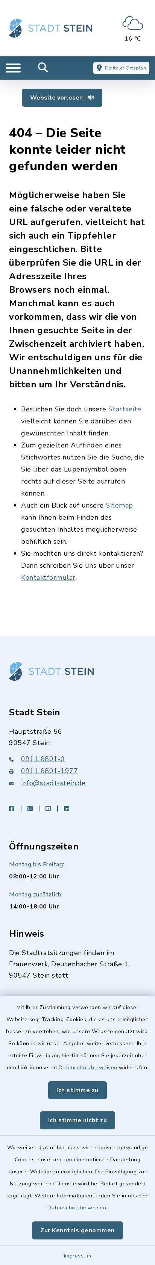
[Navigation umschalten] (13, 68)
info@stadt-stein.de (53, 782)
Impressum (77, 1255)
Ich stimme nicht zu (77, 1120)
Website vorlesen (57, 98)
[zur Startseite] (50, 28)
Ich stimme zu (77, 1090)
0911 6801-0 (43, 758)
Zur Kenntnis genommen (77, 1230)
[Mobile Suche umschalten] (43, 68)
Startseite (124, 409)
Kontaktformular (48, 577)
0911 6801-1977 (49, 770)
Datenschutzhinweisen (88, 1067)
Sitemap (119, 505)
